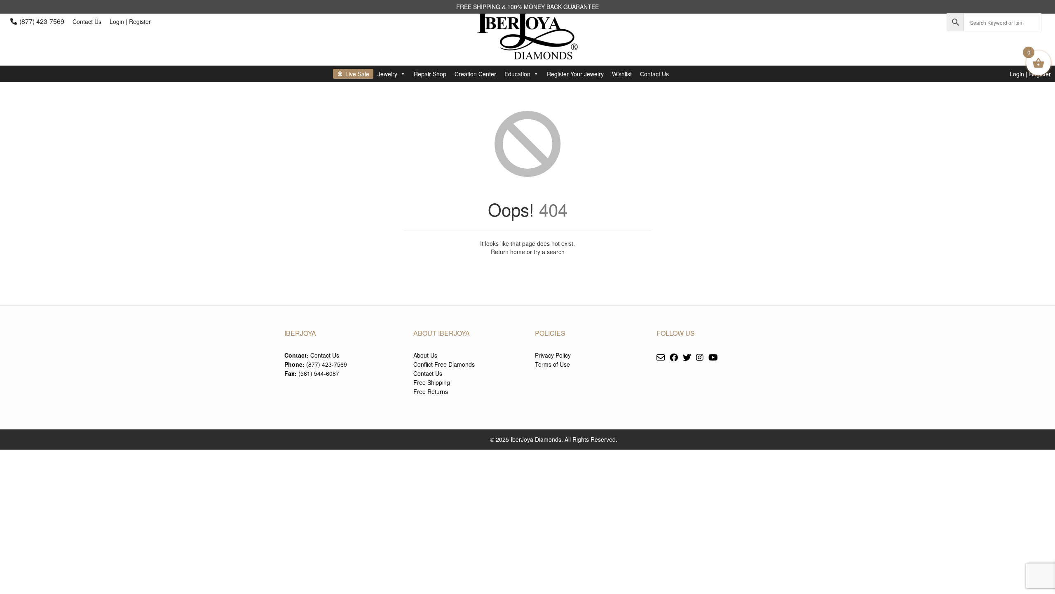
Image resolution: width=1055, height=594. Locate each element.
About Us (425, 355)
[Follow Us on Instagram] (699, 358)
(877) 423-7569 (41, 21)
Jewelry (387, 74)
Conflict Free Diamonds (444, 364)
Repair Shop (430, 74)
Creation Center (475, 74)
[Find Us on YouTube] (713, 358)
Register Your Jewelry (575, 74)
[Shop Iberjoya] (527, 53)
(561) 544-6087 (318, 373)
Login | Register (130, 21)
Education (517, 74)
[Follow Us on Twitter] (687, 358)
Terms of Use (552, 364)
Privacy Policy (553, 355)
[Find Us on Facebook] (674, 358)
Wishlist (622, 74)
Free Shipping (431, 382)
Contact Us (87, 21)
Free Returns (430, 391)
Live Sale (357, 74)
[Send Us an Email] (660, 358)
